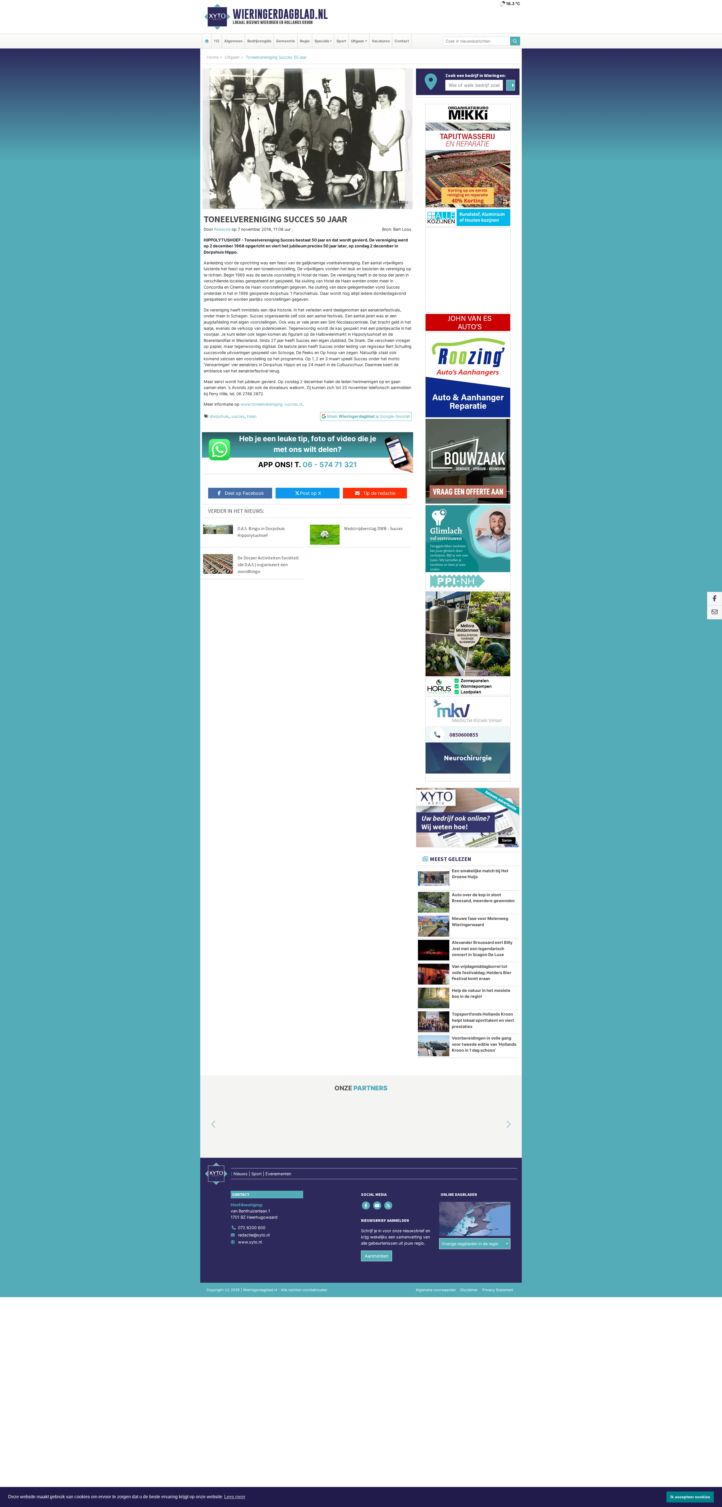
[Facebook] (366, 1205)
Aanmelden (376, 1256)
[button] (207, 1124)
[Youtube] (377, 1205)
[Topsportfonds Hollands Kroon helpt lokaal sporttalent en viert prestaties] (434, 1022)
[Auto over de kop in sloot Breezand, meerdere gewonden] (434, 902)
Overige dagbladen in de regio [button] (470, 1243)
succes (238, 416)
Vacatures (381, 41)
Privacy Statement (497, 1290)
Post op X (310, 493)
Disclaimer (469, 1290)
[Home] (206, 41)
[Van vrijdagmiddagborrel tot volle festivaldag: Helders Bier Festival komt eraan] (434, 974)
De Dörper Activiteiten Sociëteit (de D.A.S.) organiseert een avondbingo (268, 564)
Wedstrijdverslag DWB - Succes (373, 528)
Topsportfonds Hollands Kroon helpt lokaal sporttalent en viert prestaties (483, 1020)
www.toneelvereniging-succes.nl (271, 404)
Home (213, 57)
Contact (402, 41)
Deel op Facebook (244, 493)
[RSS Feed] (388, 1205)
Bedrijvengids (259, 41)
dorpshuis (219, 416)
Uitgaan (232, 57)
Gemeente (285, 41)
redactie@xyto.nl (254, 1235)
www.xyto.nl (250, 1242)
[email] (714, 612)
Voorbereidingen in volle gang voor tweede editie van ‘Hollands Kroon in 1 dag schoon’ (484, 1044)
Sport (341, 41)
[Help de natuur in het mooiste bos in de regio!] (434, 998)
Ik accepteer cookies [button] (690, 1497)
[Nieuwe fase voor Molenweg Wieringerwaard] (434, 926)
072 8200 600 (251, 1227)
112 (216, 41)
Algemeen (233, 41)
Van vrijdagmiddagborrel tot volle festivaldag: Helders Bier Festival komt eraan (481, 972)
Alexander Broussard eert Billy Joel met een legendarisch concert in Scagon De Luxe (482, 948)
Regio (305, 41)
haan (251, 416)
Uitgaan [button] (357, 41)
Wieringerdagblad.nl (280, 14)
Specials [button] (321, 41)
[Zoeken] (515, 41)
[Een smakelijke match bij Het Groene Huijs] (434, 878)
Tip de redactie (379, 493)
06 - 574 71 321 (330, 464)
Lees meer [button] (234, 1496)
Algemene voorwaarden (436, 1290)
